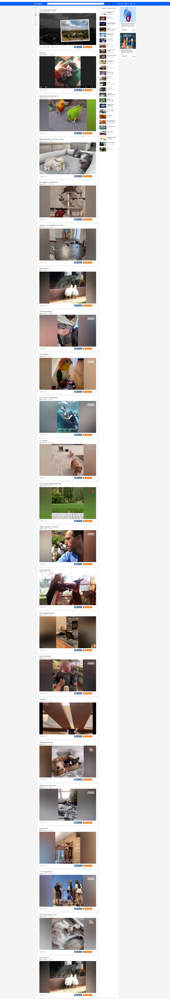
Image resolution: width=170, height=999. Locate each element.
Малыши (42, 53)
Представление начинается (49, 96)
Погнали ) (42, 699)
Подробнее (124, 29)
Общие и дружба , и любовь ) (48, 527)
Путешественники (45, 311)
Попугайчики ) (44, 354)
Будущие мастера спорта (47, 785)
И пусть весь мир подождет (48, 397)
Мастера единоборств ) (47, 613)
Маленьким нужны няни (48, 914)
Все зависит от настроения (48, 182)
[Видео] (35, 15)
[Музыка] (35, 17)
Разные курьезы (44, 570)
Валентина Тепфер (43, 11)
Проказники (43, 828)
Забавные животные (46, 742)
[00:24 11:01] (67, 29)
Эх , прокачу (43, 440)
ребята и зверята (45, 656)
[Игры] (35, 24)
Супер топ (41, 54)
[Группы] (35, 20)
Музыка (121, 3)
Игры (127, 3)
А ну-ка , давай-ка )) (46, 871)
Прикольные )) (44, 268)
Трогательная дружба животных (50, 484)
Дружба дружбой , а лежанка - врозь (51, 139)
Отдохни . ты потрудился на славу (51, 225)
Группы (134, 3)
